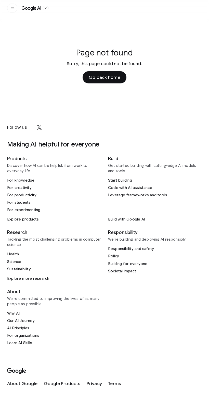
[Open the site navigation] (12, 8)
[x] (39, 127)
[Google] (16, 371)
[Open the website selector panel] (46, 8)
